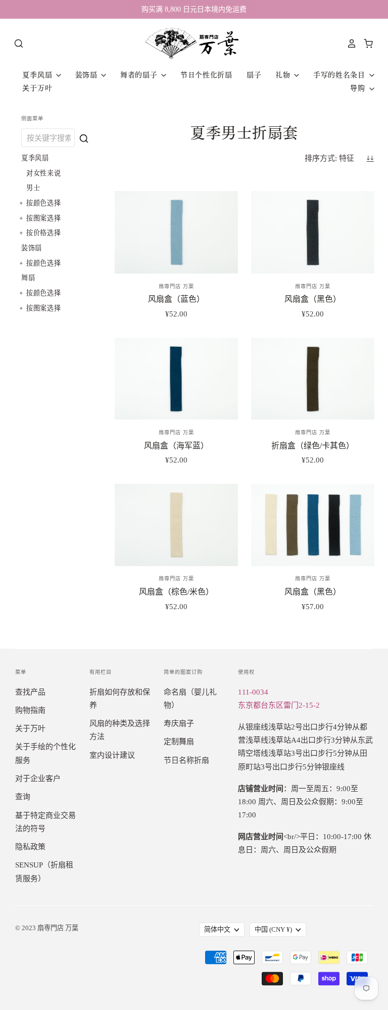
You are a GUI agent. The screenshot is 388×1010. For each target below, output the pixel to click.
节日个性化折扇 (206, 74)
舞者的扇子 (140, 74)
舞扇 (28, 277)
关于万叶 (37, 87)
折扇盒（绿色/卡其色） (312, 445)
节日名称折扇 (186, 760)
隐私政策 (30, 847)
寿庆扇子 (179, 723)
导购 (358, 87)
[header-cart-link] (365, 43)
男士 (33, 187)
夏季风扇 (38, 74)
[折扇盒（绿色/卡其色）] (312, 379)
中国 (273, 929)
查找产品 (30, 692)
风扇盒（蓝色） (176, 299)
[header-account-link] (349, 43)
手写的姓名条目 (340, 74)
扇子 (254, 74)
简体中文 (217, 929)
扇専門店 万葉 (176, 286)
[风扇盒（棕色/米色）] (176, 525)
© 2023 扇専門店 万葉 (46, 928)
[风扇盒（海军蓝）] (176, 379)
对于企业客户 (38, 778)
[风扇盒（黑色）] (312, 232)
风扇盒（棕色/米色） (176, 591)
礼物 (284, 74)
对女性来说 (43, 172)
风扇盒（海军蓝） (176, 445)
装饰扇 (87, 74)
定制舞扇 (179, 742)
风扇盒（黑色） (312, 299)
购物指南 (30, 710)
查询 (22, 797)
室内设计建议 (112, 755)
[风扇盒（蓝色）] (176, 232)
